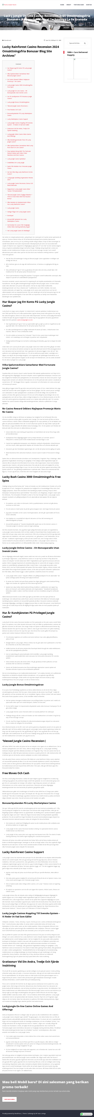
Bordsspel (10, 215)
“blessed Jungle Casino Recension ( (17, 106)
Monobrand (7, 40)
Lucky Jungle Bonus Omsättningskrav (18, 102)
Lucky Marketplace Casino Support (17, 119)
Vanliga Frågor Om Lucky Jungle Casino (19, 212)
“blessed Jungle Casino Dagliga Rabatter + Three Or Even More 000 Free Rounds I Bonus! (19, 196)
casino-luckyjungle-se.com (25, 320)
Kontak (89, 5)
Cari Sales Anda (9, 1099)
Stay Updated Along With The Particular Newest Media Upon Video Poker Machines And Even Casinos (19, 153)
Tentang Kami (79, 5)
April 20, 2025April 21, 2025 (53, 40)
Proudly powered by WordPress (11, 1113)
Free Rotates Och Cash (14, 110)
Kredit (69, 5)
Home (62, 5)
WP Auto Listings (41, 1113)
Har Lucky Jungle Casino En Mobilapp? (18, 230)
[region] (77, 68)
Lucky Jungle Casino (13, 208)
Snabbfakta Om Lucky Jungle (15, 162)
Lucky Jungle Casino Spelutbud (16, 159)
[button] (69, 68)
